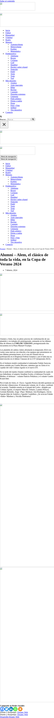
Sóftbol (13, 108)
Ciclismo (14, 60)
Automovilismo (17, 44)
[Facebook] (2, 709)
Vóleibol (9, 37)
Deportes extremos (18, 94)
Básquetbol (10, 35)
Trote (13, 76)
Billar (13, 87)
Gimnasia (14, 96)
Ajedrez (14, 83)
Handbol (14, 65)
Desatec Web (22, 712)
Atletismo (14, 56)
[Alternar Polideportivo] (44, 186)
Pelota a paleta (16, 101)
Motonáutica (15, 51)
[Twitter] (6, 709)
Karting (14, 49)
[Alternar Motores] (44, 175)
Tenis (13, 74)
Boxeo (13, 58)
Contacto (9, 112)
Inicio (8, 30)
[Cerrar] (4, 124)
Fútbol (8, 33)
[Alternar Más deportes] (44, 213)
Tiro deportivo (16, 110)
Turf (12, 78)
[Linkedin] (11, 709)
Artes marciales (17, 85)
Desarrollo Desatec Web (9, 717)
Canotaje (14, 92)
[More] (20, 709)
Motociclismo (16, 47)
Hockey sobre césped (19, 67)
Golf (12, 63)
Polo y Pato (15, 105)
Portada (2, 249)
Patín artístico (16, 99)
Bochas (13, 90)
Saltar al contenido (7, 1)
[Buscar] (1, 117)
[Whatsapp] (15, 709)
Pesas (13, 103)
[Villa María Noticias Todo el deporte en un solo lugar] (17, 10)
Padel (13, 72)
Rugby (8, 40)
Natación (14, 69)
